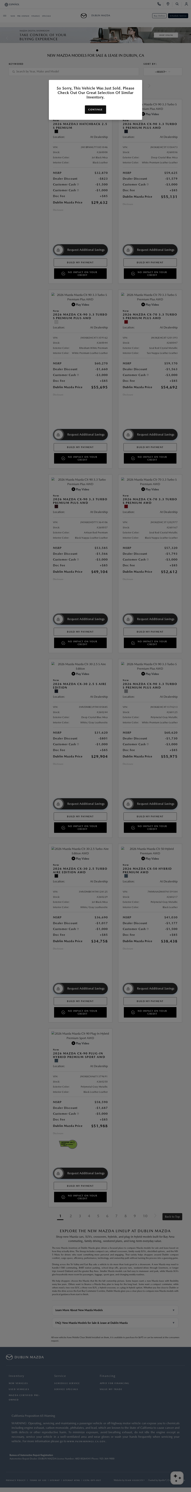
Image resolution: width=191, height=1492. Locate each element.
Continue (95, 109)
